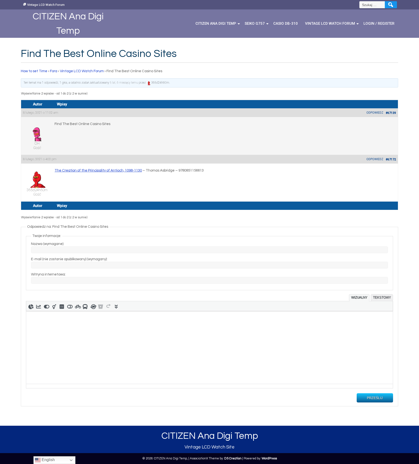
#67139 (391, 113)
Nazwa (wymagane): (47, 244)
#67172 (391, 159)
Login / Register (379, 23)
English (48, 460)
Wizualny (359, 297)
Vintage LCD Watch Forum (45, 5)
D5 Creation (233, 458)
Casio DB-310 (285, 23)
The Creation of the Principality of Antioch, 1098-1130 (98, 170)
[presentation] (31, 306)
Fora (53, 71)
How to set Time (34, 71)
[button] (30, 306)
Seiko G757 (255, 23)
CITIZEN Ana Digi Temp (215, 23)
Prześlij (375, 398)
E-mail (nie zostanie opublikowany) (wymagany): (69, 259)
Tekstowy (382, 297)
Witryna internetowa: (48, 274)
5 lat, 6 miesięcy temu (124, 82)
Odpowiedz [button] (374, 112)
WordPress (269, 458)
